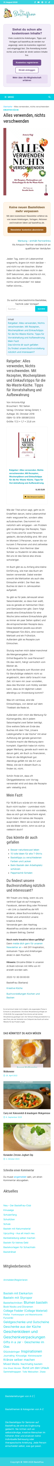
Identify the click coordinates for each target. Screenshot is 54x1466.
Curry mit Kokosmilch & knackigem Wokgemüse (26, 1113)
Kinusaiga (8, 1210)
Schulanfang (10, 1214)
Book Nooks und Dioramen (18, 1306)
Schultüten (9, 1219)
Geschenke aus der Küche (22, 1326)
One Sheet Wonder (12, 1368)
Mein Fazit (13, 341)
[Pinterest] (42, 2)
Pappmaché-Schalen (22, 873)
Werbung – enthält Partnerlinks (34, 241)
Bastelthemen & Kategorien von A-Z (24, 1409)
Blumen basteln (35, 1302)
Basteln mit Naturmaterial (17, 1228)
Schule (6, 1224)
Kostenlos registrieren (27, 62)
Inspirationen (31, 1351)
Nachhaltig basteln (31, 1363)
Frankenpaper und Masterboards (26, 1314)
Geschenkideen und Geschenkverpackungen (24, 1334)
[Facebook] (35, 2)
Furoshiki (8, 1317)
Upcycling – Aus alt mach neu (19, 1233)
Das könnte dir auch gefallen (23, 344)
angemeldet (20, 1177)
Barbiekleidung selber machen (19, 1238)
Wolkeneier (8, 1071)
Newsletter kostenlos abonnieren (27, 230)
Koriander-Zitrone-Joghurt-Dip (18, 1154)
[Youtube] (39, 2)
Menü (10, 97)
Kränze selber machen (19, 1359)
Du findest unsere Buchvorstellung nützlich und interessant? (26, 350)
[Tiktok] (49, 2)
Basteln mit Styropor (17, 1298)
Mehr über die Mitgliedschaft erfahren (27, 79)
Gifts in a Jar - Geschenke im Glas (23, 1344)
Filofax (6, 1314)
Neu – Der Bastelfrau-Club (17, 1205)
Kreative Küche (11, 110)
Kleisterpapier (35, 1355)
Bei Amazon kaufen (35, 497)
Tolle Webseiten (30, 1371)
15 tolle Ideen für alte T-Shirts (26, 853)
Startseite (7, 106)
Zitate (43, 1371)
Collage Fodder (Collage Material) (25, 1310)
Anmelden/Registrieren (15, 1280)
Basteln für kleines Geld (15, 1242)
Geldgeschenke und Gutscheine (26, 1322)
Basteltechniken (12, 1302)
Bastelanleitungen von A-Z (19, 1396)
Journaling (9, 1355)
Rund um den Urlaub (35, 1368)
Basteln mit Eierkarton (18, 1293)
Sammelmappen (12, 1371)
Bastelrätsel (9, 1252)
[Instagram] (46, 2)
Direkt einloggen (27, 70)
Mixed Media (11, 1363)
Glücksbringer (11, 1351)
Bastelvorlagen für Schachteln (19, 1247)
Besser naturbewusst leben (25, 849)
